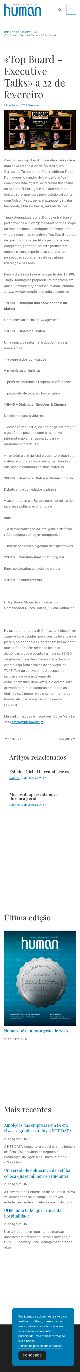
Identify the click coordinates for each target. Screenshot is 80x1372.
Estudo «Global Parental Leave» (39, 771)
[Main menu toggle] (71, 10)
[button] (60, 9)
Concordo (32, 1355)
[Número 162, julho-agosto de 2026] (40, 978)
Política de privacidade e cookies (40, 1346)
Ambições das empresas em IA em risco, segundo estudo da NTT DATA (38, 1128)
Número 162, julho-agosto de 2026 (36, 1030)
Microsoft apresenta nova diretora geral (33, 796)
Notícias (34, 105)
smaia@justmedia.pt (27, 722)
